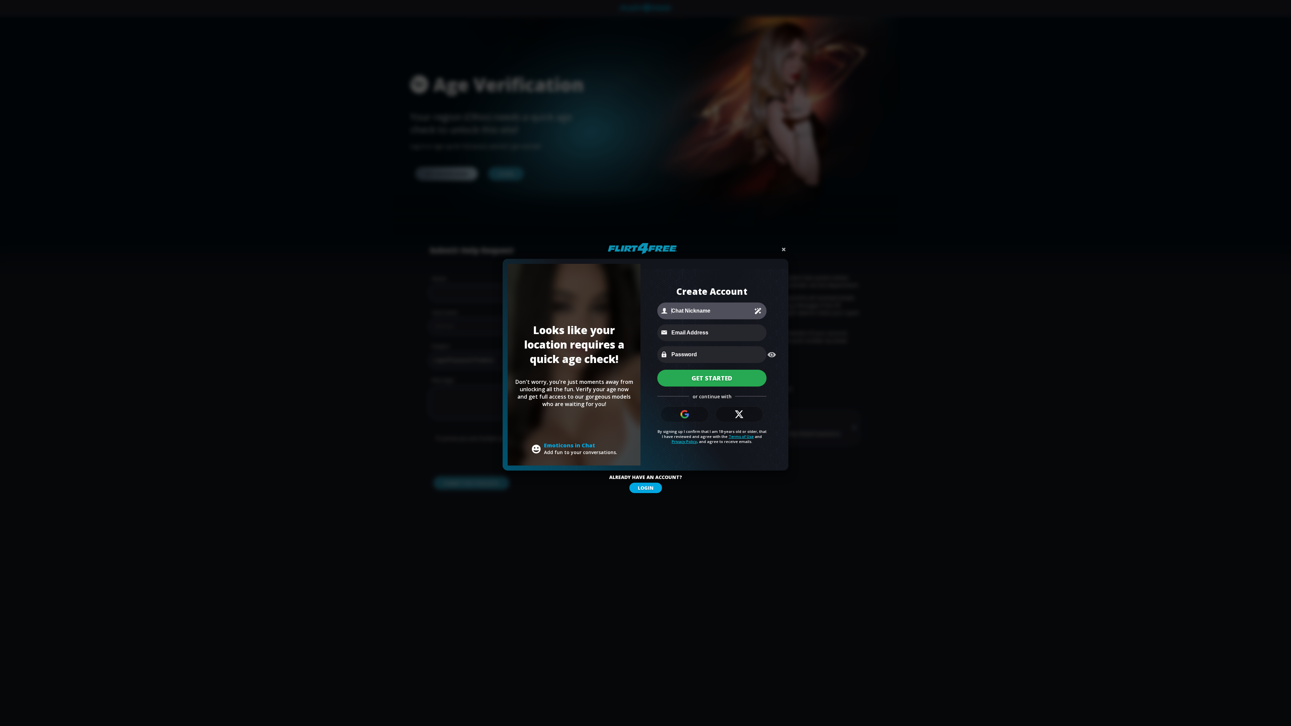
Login (646, 488)
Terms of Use (741, 436)
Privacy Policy (684, 441)
